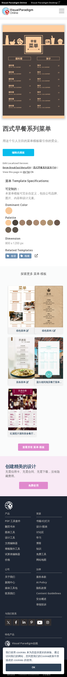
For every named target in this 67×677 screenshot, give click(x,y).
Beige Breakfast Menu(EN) (17, 167)
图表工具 (10, 532)
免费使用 (33, 485)
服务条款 (41, 576)
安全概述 (41, 599)
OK (33, 667)
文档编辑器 (11, 543)
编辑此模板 (18, 152)
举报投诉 (41, 604)
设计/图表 (41, 526)
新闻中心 (10, 582)
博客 (38, 543)
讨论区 (40, 532)
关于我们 (10, 576)
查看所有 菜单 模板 (33, 447)
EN (24, 172)
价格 (7, 559)
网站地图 (41, 559)
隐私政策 (41, 588)
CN (31, 172)
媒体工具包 (11, 588)
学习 (38, 537)
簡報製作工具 (12, 548)
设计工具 (10, 537)
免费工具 (41, 554)
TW (28, 172)
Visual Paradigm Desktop (44, 2)
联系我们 (10, 593)
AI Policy (41, 582)
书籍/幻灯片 (43, 521)
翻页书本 (10, 526)
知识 (38, 548)
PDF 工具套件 (12, 521)
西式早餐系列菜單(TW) (44, 167)
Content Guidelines (48, 593)
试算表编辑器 (12, 554)
